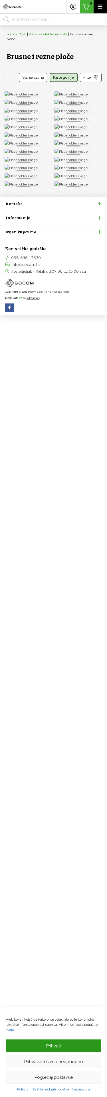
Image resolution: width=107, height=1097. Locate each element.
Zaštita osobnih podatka (50, 1089)
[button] (53, 204)
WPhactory (33, 298)
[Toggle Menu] (100, 6)
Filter (87, 77)
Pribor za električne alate (48, 34)
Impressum (81, 1089)
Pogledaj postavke (54, 1077)
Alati (22, 34)
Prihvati (53, 1046)
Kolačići (23, 1089)
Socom (12, 34)
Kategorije (63, 77)
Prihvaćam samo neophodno (53, 1061)
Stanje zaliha (33, 77)
